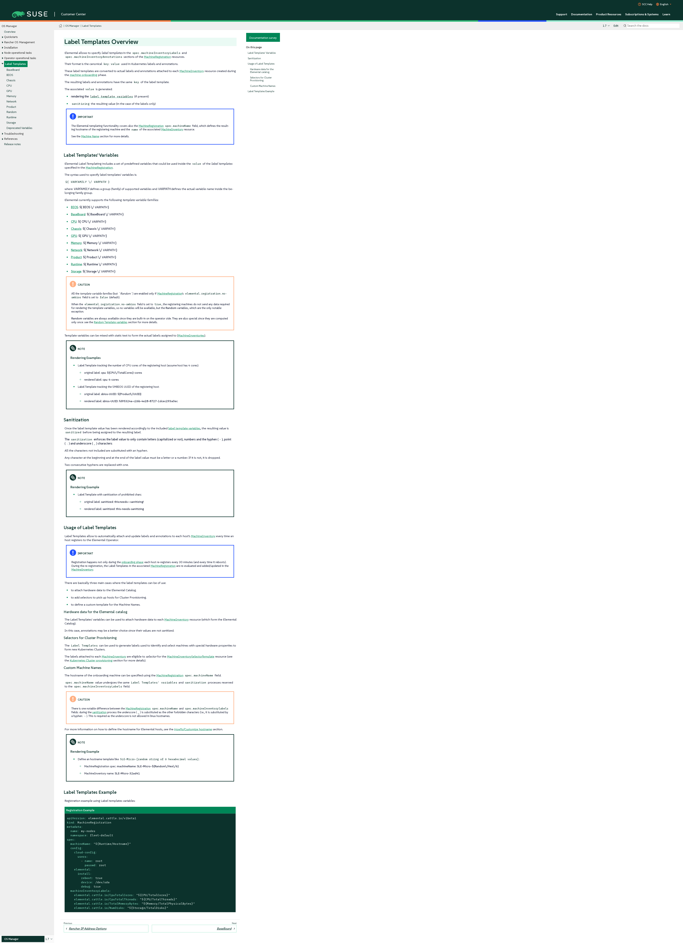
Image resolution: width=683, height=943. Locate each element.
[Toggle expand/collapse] (2, 37)
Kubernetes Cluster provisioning (91, 660)
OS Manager (72, 25)
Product (11, 106)
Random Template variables (110, 322)
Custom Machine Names (262, 86)
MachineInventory (191, 71)
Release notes (12, 144)
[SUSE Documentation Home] (61, 26)
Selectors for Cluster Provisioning (261, 79)
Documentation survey (263, 37)
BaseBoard (13, 69)
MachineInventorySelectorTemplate (190, 656)
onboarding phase (132, 562)
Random (11, 112)
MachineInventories (191, 335)
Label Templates (15, 64)
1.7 (605, 25)
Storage (11, 122)
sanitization (99, 712)
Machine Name (90, 136)
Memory (11, 96)
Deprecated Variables (19, 128)
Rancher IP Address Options (87, 929)
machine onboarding (83, 75)
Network (11, 101)
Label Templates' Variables (262, 52)
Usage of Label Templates (261, 63)
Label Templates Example (261, 91)
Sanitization (254, 58)
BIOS (9, 75)
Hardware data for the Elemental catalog (262, 71)
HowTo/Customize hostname (193, 729)
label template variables (184, 428)
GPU (9, 91)
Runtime (11, 117)
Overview (9, 31)
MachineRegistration (157, 57)
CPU (9, 85)
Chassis (10, 80)
